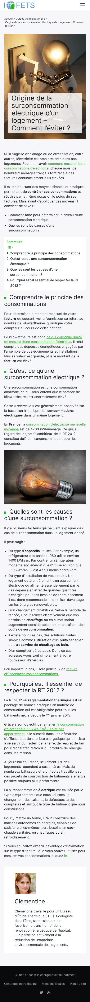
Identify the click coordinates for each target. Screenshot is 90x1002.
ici (66, 856)
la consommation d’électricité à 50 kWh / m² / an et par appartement (44, 729)
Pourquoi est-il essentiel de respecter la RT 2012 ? (44, 283)
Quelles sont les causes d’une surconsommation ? (34, 272)
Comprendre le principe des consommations (45, 253)
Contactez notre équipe (20, 983)
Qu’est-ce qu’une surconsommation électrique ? (38, 261)
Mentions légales (53, 983)
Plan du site (78, 983)
